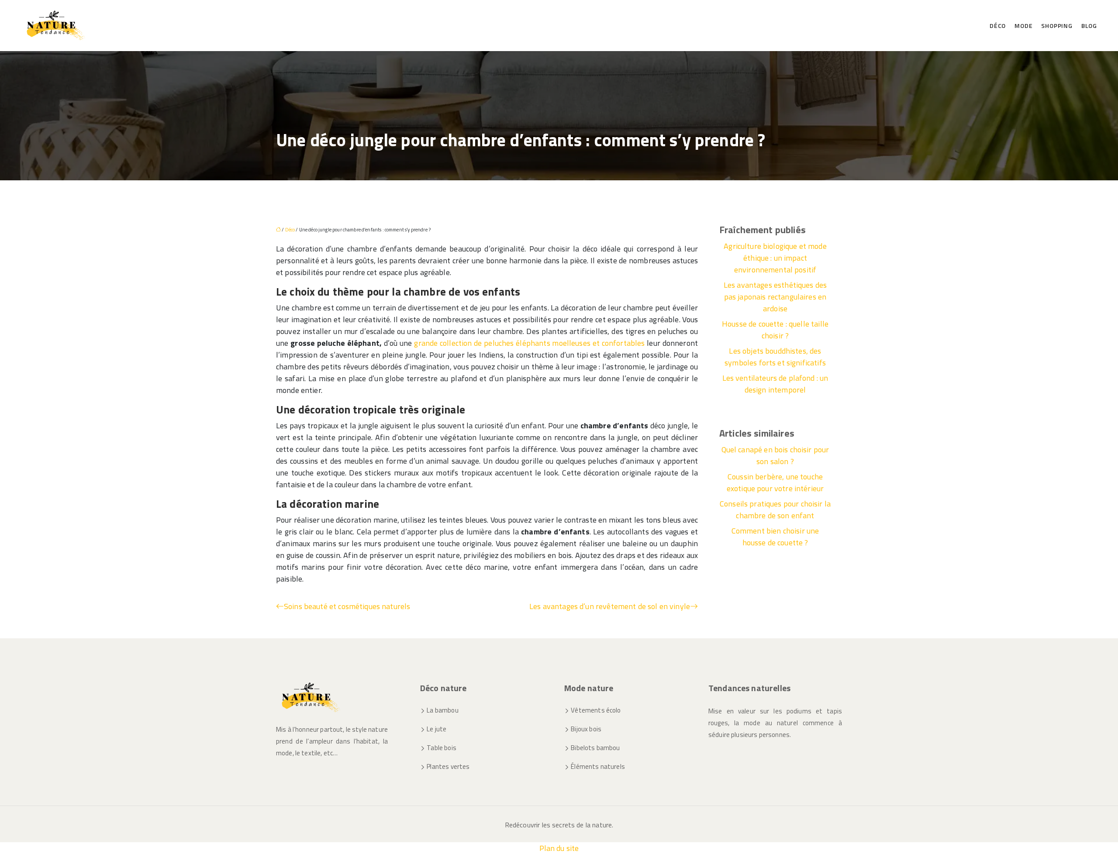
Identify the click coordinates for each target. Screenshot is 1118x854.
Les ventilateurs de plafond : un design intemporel (775, 384)
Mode (1023, 25)
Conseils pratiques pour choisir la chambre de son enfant (775, 509)
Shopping (1056, 25)
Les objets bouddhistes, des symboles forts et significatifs (775, 356)
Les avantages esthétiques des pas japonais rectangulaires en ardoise (775, 296)
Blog (1089, 25)
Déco (998, 25)
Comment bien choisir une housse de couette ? (775, 536)
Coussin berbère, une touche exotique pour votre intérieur (775, 482)
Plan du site (559, 848)
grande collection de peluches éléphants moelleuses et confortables (529, 343)
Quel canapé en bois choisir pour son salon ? (775, 455)
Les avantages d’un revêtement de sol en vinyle (609, 606)
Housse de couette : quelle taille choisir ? (775, 329)
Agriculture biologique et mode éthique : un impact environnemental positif (775, 257)
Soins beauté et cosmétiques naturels (347, 606)
